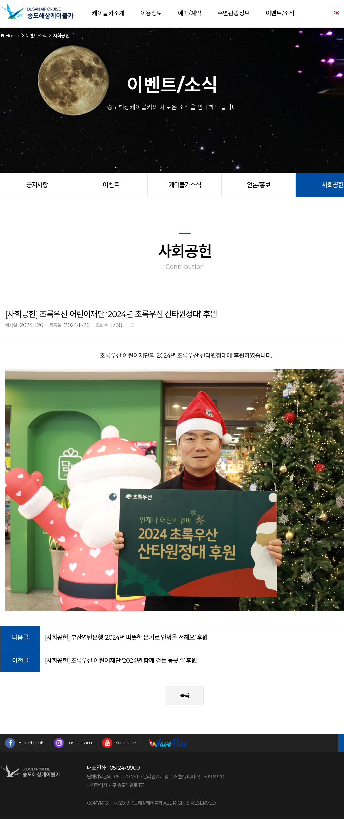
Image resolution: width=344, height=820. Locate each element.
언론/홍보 (258, 185)
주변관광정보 (233, 13)
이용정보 (151, 13)
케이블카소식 (185, 185)
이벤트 (111, 185)
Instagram (79, 742)
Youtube (125, 742)
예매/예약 (189, 13)
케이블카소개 (108, 13)
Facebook (30, 742)
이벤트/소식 (280, 13)
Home (11, 36)
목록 (184, 695)
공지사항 (37, 185)
